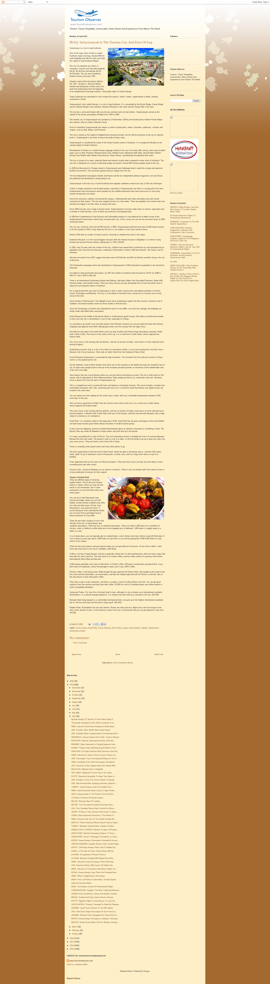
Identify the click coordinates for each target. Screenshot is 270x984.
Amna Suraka (81, 628)
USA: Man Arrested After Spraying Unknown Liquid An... (94, 783)
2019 (72, 685)
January (75, 934)
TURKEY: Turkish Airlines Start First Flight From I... (92, 787)
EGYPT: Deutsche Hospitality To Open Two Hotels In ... (94, 776)
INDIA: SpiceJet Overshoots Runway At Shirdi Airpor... (93, 726)
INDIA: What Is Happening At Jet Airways (88, 876)
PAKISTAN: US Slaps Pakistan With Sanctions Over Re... (95, 751)
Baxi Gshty (116, 628)
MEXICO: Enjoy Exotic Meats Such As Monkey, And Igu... (95, 922)
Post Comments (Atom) (123, 663)
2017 (72, 942)
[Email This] (94, 624)
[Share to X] (99, 624)
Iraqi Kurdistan (134, 628)
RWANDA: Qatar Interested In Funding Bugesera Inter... (94, 744)
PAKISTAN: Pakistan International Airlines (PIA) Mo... (93, 741)
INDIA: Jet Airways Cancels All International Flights (92, 887)
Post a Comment (80, 643)
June (74, 709)
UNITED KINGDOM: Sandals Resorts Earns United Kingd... (95, 844)
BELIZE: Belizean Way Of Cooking (85, 801)
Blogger (147, 971)
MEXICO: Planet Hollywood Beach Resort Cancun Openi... (95, 822)
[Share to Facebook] (102, 624)
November (76, 691)
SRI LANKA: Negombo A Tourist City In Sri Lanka (91, 773)
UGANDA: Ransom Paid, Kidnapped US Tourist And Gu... (94, 915)
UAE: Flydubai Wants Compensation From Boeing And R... (95, 733)
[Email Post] (89, 624)
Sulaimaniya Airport (77, 631)
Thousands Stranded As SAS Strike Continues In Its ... (93, 723)
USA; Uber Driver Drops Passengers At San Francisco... (94, 912)
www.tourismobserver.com (81, 961)
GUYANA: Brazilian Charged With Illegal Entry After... (93, 858)
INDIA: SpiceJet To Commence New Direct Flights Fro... (94, 869)
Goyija (125, 628)
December (76, 688)
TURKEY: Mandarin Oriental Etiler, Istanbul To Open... (93, 826)
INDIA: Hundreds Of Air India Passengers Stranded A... (93, 762)
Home (117, 654)
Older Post (158, 654)
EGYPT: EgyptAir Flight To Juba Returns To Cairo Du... (93, 901)
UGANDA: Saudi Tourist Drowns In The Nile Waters (92, 908)
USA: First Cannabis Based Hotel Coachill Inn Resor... (93, 808)
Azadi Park (92, 628)
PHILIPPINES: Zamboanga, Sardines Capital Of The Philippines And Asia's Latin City (184, 238)
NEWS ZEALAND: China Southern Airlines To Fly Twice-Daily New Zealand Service (184, 267)
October (75, 695)
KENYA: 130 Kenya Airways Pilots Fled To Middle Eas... (94, 847)
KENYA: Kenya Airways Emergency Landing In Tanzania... (95, 919)
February (76, 930)
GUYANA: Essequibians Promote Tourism (88, 855)
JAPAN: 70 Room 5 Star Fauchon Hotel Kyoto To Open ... (95, 812)
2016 (72, 945)
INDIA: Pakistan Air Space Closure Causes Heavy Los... (94, 755)
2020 (72, 681)
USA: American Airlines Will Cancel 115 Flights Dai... (92, 865)
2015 (72, 949)
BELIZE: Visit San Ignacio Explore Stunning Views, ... (93, 805)
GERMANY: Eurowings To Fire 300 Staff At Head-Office (184, 223)
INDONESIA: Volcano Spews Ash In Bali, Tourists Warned (95, 737)
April (74, 716)
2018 (72, 938)
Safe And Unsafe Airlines (81, 883)
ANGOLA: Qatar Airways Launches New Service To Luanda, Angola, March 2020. (184, 209)
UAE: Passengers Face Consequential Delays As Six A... (94, 758)
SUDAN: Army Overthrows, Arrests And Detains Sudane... (95, 894)
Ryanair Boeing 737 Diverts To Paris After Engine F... (93, 719)
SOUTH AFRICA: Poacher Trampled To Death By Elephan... (95, 904)
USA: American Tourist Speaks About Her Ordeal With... (94, 766)
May (74, 713)
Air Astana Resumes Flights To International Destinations (182, 216)
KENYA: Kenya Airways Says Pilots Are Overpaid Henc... (94, 872)
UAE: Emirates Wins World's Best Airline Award (90, 730)
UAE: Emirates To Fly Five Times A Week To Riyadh (92, 780)
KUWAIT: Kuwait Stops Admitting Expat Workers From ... (94, 748)
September (76, 698)
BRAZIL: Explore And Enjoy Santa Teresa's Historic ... (93, 897)
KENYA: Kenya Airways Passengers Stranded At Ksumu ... (95, 840)
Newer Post (76, 654)
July (74, 706)
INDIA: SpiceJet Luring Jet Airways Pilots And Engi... (93, 862)
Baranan (107, 628)
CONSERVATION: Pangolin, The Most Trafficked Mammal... (96, 890)
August (75, 702)
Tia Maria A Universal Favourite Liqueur (87, 798)
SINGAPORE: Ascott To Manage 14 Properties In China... (95, 837)
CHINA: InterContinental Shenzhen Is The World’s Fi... (93, 815)
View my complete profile (77, 964)
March (75, 927)
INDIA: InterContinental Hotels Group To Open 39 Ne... (93, 790)
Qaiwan (145, 628)
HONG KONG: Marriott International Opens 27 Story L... (94, 833)
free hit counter (176, 193)
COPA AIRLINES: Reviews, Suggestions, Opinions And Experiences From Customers (182, 230)
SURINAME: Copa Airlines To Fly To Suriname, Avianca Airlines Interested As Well (185, 255)
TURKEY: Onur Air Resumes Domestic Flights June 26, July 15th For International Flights (185, 247)
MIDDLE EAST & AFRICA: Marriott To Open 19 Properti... (95, 830)
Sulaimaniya (154, 628)
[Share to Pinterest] (105, 624)
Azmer (100, 628)
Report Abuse (73, 978)
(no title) (173, 262)
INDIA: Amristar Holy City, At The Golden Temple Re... (93, 819)
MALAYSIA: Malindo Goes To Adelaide (87, 769)
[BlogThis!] (96, 624)
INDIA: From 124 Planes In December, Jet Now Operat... (94, 880)
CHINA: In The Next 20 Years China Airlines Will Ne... (93, 851)
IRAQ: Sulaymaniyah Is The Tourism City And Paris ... (93, 794)
